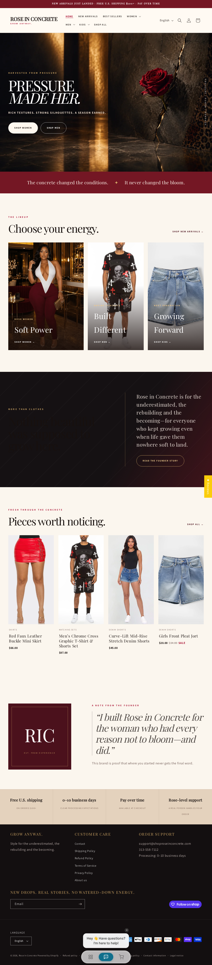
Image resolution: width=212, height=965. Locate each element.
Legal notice (176, 955)
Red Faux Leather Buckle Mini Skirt (25, 638)
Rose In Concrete (28, 955)
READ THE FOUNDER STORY (160, 460)
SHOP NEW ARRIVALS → (188, 231)
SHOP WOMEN (23, 127)
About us (81, 880)
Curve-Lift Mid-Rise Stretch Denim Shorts (129, 638)
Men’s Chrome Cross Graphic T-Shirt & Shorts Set (79, 641)
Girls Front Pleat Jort (178, 636)
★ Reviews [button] (208, 486)
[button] (133, 16)
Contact (80, 844)
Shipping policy (131, 955)
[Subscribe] (80, 904)
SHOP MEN (53, 127)
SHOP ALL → (195, 524)
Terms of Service (85, 865)
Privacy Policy (84, 873)
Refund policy (70, 955)
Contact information (154, 955)
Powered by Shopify (48, 955)
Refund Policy (84, 858)
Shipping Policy (85, 851)
